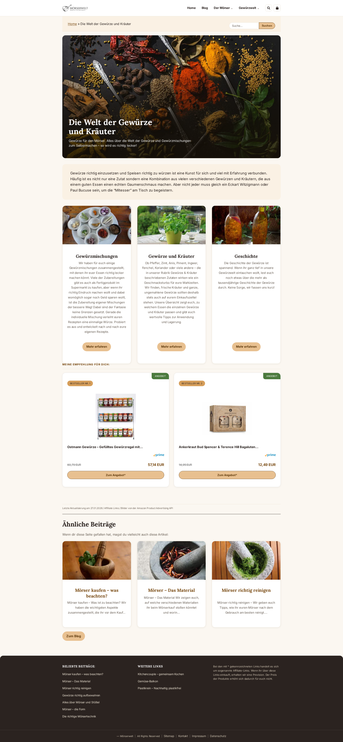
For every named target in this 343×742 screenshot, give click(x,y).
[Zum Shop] (277, 8)
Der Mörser (222, 8)
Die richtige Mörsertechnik (79, 716)
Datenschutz (218, 736)
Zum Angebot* (116, 475)
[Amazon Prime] (158, 455)
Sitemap (169, 736)
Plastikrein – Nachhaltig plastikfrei (159, 688)
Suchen (267, 25)
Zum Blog (73, 636)
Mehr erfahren (96, 346)
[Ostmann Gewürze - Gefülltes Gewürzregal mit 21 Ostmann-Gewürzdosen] (116, 413)
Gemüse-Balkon (148, 681)
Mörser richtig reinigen (246, 590)
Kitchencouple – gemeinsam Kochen (161, 674)
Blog (205, 8)
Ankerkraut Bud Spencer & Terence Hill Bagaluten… (218, 447)
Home (191, 8)
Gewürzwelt (247, 8)
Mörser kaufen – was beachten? (97, 593)
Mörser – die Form (73, 709)
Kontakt (183, 736)
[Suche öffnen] (268, 8)
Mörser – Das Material (171, 590)
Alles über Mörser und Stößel (80, 702)
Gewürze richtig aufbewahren (81, 695)
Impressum (199, 736)
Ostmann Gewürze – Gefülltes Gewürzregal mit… (105, 447)
